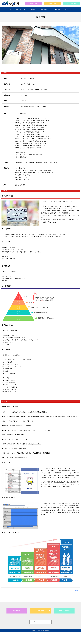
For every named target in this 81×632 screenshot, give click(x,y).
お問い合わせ (68, 9)
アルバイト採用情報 (71, 3)
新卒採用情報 (33, 3)
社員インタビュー (45, 9)
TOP (10, 9)
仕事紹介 (32, 9)
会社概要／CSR (20, 9)
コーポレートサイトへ (40, 622)
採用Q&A (57, 9)
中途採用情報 (52, 3)
